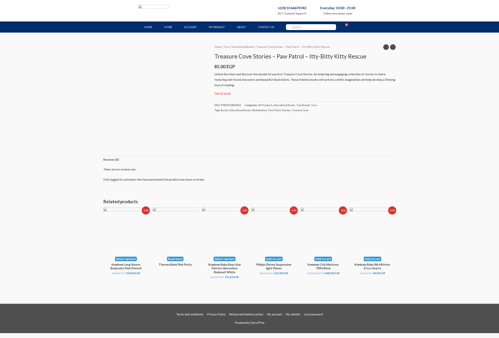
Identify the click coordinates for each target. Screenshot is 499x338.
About (241, 27)
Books (224, 110)
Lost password (313, 314)
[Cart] (344, 27)
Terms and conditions (189, 314)
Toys (227, 46)
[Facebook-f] (356, 27)
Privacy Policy (216, 314)
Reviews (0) (111, 159)
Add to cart (274, 259)
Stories (286, 110)
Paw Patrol (274, 110)
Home (148, 27)
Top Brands (303, 105)
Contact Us (266, 27)
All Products (265, 105)
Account (190, 27)
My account (274, 314)
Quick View (126, 249)
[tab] (111, 159)
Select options (126, 259)
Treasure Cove (299, 110)
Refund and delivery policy (246, 314)
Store (168, 27)
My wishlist (217, 27)
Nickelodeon (259, 110)
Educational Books (243, 46)
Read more (175, 259)
